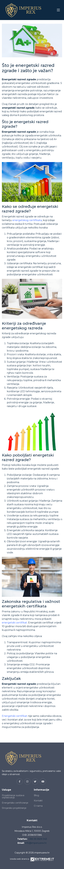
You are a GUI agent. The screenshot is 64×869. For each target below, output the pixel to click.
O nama (38, 806)
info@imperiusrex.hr (36, 843)
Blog (36, 795)
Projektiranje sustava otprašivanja (13, 796)
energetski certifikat (14, 622)
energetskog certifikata (27, 220)
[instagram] (27, 781)
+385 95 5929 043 (37, 839)
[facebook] (19, 781)
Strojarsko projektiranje (14, 808)
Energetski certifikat (14, 715)
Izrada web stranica (19, 859)
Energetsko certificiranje (15, 803)
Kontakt (38, 801)
